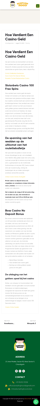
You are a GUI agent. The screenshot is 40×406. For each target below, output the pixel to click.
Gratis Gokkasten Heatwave (14, 73)
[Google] (23, 371)
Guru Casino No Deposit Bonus (15, 76)
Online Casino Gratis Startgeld (15, 177)
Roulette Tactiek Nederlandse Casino (17, 78)
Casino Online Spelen (12, 307)
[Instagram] (20, 371)
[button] (38, 6)
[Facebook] (16, 371)
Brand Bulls (28, 398)
